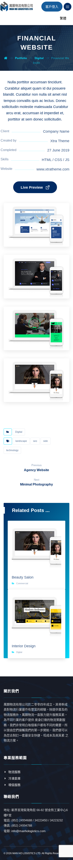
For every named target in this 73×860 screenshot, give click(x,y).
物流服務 (14, 771)
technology (12, 450)
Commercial (22, 583)
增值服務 (14, 784)
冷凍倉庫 (14, 778)
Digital (18, 432)
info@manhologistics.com (28, 830)
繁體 (63, 18)
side (45, 441)
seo (35, 441)
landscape (21, 441)
